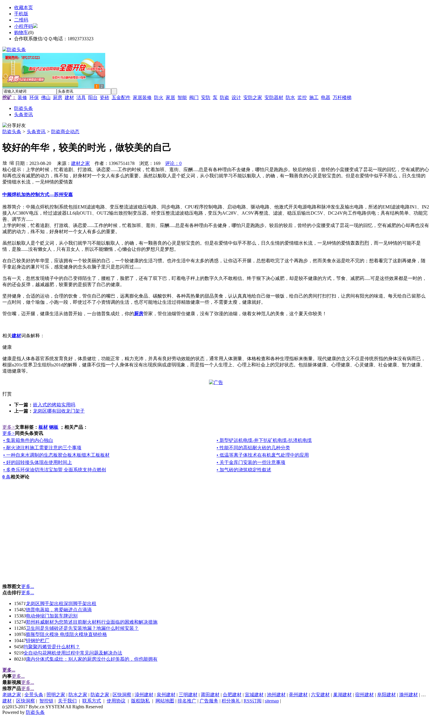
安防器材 (273, 97)
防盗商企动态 (65, 131)
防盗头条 (11, 131)
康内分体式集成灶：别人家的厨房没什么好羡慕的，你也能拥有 (92, 659)
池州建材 (276, 694)
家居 (170, 97)
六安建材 (320, 694)
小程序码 (23, 26)
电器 (325, 97)
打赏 (7, 393)
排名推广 (187, 700)
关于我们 (67, 700)
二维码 (21, 19)
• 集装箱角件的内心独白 (28, 440)
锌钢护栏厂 (37, 640)
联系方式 (91, 700)
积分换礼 (231, 700)
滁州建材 (408, 694)
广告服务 (209, 700)
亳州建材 (298, 694)
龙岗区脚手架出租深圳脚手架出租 (61, 603)
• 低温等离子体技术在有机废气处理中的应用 (263, 454)
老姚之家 (11, 694)
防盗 (224, 97)
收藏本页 (23, 7)
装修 (22, 97)
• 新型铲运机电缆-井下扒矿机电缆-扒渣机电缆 (264, 440)
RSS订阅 (253, 700)
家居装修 (142, 97)
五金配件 (121, 97)
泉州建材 (166, 694)
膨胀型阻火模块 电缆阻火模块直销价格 (66, 634)
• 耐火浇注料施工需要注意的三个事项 (42, 447)
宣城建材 (254, 694)
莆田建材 (210, 694)
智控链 (46, 700)
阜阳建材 (386, 694)
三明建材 (188, 694)
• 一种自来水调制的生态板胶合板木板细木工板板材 (56, 454)
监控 (302, 97)
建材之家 (80, 163)
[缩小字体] (11, 162)
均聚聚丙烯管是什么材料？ (52, 646)
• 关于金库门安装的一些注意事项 (251, 462)
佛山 (46, 97)
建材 (69, 97)
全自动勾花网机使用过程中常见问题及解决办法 (73, 652)
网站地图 (164, 700)
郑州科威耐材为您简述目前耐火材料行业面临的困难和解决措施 (92, 622)
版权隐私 (140, 700)
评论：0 (173, 163)
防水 (290, 97)
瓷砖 (104, 97)
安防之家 (252, 97)
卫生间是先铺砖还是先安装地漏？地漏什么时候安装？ (82, 628)
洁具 (81, 97)
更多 (8, 427)
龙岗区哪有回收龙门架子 (59, 410)
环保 (34, 97)
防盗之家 (100, 694)
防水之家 (77, 694)
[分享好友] (14, 126)
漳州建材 (144, 694)
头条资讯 (36, 131)
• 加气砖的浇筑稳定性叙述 (244, 469)
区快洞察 (122, 694)
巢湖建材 (342, 694)
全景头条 (33, 694)
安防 (205, 97)
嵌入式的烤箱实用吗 (54, 404)
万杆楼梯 (342, 97)
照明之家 (55, 694)
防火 (158, 97)
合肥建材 (232, 694)
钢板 (53, 427)
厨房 (57, 97)
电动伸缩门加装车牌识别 (52, 615)
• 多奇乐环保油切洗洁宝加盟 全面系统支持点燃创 (54, 469)
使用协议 (116, 700)
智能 (182, 97)
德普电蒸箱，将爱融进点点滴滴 (59, 609)
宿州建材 (364, 694)
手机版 (21, 13)
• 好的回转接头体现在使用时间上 (37, 462)
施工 (314, 97)
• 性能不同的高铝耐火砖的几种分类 (253, 447)
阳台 (93, 97)
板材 (43, 427)
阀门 (194, 97)
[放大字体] (4, 162)
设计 (236, 97)
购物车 (21, 32)
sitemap (272, 700)
